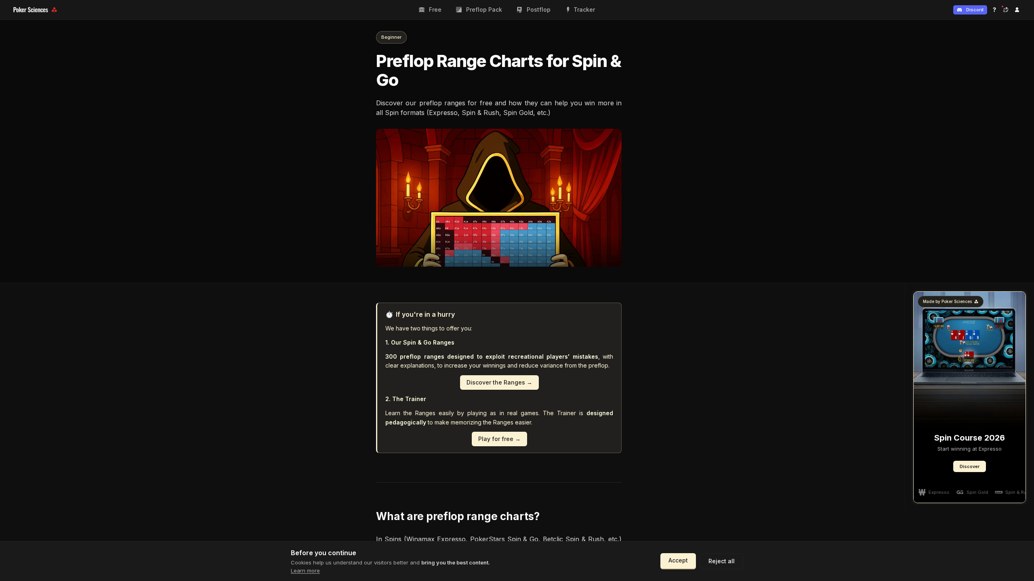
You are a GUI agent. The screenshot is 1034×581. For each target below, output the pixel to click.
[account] (1017, 10)
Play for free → (499, 438)
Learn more (305, 570)
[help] (994, 10)
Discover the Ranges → (499, 382)
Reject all (721, 561)
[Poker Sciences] (36, 10)
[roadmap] (1006, 10)
